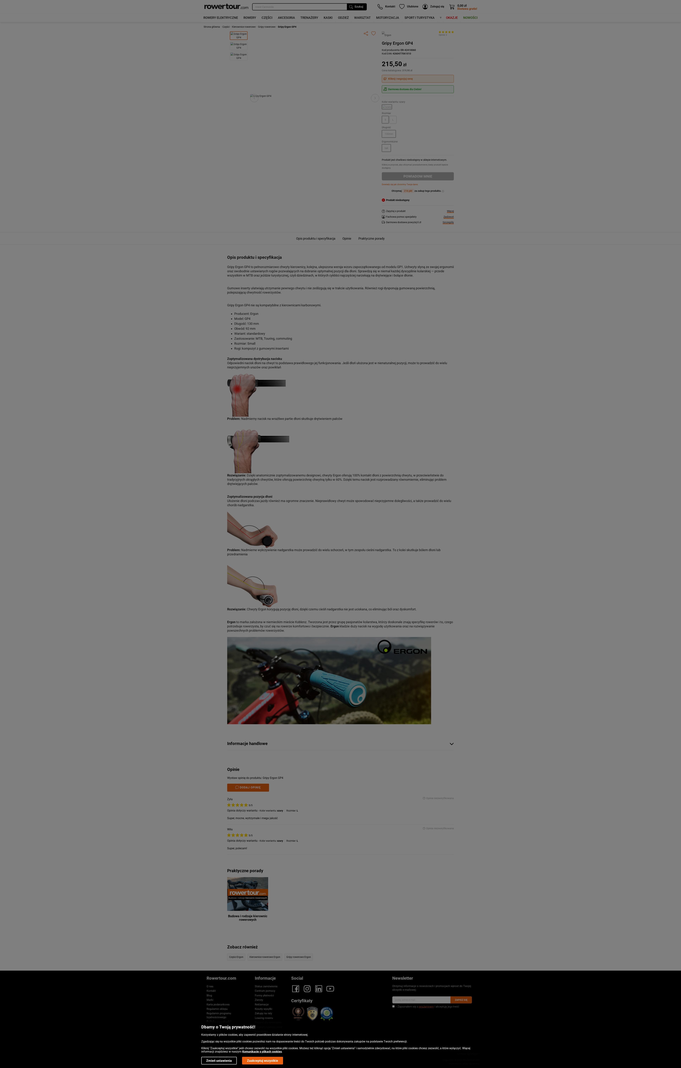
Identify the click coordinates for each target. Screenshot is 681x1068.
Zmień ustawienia (219, 1061)
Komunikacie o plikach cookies (262, 1051)
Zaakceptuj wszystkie (262, 1061)
